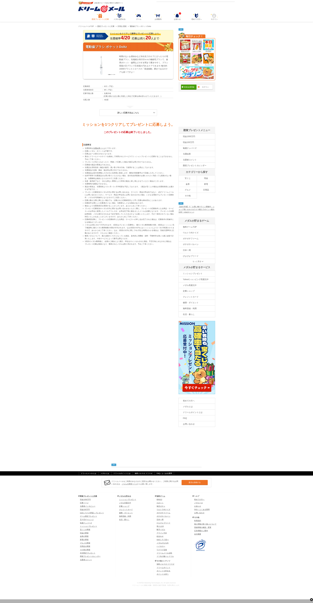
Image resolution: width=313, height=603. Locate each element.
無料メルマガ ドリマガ (143, 473)
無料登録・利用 (190, 308)
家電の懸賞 (84, 540)
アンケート (208, 64)
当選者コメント (190, 160)
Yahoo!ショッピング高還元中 (196, 279)
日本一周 (187, 250)
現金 (206, 178)
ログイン (214, 19)
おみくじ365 (197, 51)
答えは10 (160, 526)
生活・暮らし (189, 314)
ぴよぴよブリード (191, 256)
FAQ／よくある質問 (164, 473)
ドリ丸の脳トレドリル (165, 556)
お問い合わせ (189, 424)
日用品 (206, 190)
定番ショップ (189, 291)
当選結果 (187, 154)
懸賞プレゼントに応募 (100, 19)
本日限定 (208, 51)
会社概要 (197, 534)
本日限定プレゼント (87, 553)
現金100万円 (185, 51)
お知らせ (177, 17)
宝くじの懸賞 (85, 530)
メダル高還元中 (190, 285)
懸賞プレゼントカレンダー (194, 165)
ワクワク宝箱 (162, 550)
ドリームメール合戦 (164, 553)
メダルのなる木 (163, 543)
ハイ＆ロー (161, 546)
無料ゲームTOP (190, 227)
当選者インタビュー (87, 506)
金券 (188, 184)
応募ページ (84, 503)
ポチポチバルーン (191, 244)
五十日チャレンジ (87, 520)
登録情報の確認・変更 (202, 527)
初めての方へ (196, 19)
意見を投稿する (195, 482)
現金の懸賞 (84, 533)
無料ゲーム (161, 496)
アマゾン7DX (162, 533)
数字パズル (161, 530)
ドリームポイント (163, 568)
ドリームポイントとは (192, 412)
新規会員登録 (189, 87)
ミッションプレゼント (192, 273)
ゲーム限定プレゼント (88, 516)
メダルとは (188, 407)
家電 (206, 184)
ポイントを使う (163, 574)
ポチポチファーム (191, 239)
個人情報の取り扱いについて (205, 524)
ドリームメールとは (88, 473)
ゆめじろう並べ (163, 540)
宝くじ (188, 178)
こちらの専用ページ (129, 484)
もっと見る (197, 261)
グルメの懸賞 (85, 543)
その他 (188, 196)
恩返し (197, 64)
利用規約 (197, 521)
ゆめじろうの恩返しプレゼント (92, 513)
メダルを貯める (120, 19)
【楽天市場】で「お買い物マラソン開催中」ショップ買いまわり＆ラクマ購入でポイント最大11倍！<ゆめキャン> (196, 209)
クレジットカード (191, 297)
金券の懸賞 (84, 536)
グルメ (188, 190)
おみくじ (160, 503)
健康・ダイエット (191, 303)
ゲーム (138, 19)
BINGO (159, 499)
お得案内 (158, 19)
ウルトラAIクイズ (190, 233)
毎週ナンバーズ (190, 148)
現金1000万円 (189, 136)
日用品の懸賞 (85, 546)
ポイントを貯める (163, 571)
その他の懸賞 (85, 550)
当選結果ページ (99, 148)
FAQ (185, 418)
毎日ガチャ (185, 64)
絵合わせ (160, 536)
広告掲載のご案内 (201, 531)
